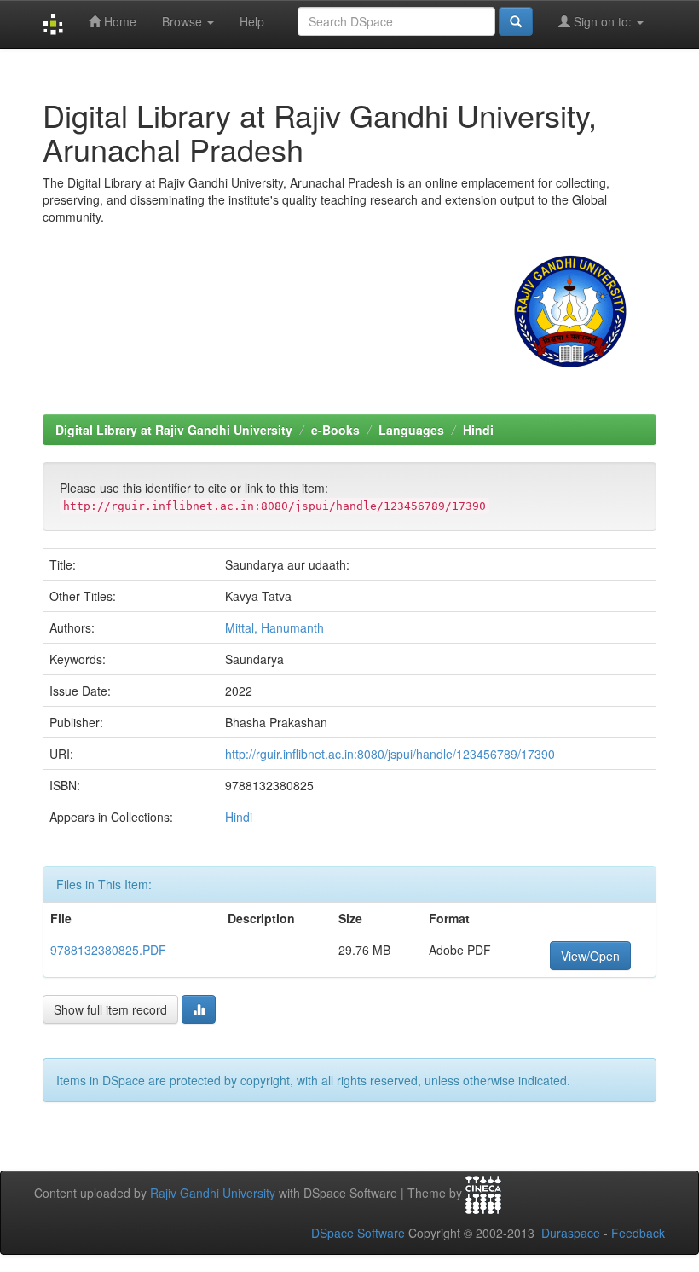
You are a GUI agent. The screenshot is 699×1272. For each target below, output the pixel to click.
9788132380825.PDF (108, 949)
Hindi (478, 429)
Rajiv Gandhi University (212, 1192)
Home (118, 21)
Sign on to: (602, 21)
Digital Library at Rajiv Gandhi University (173, 429)
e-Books (335, 429)
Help (252, 21)
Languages (411, 429)
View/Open (590, 955)
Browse (183, 21)
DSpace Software (358, 1232)
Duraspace (570, 1232)
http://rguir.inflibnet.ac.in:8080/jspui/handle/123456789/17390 (390, 753)
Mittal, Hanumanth (274, 627)
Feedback (638, 1232)
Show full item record (110, 1009)
